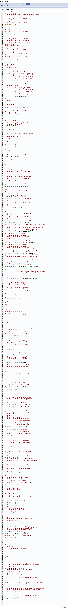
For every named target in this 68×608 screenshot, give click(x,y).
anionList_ (11, 301)
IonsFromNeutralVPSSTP (10, 59)
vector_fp (20, 278)
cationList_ (12, 296)
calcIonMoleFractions (14, 336)
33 (2, 33)
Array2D (10, 598)
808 (2, 533)
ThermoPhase (16, 83)
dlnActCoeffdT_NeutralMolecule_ (24, 581)
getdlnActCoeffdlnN (14, 266)
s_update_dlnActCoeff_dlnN (12, 484)
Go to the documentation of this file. (6, 11)
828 (2, 546)
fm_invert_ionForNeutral (17, 531)
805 (2, 531)
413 (2, 278)
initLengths (9, 452)
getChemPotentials (14, 196)
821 (2, 541)
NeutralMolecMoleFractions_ (24, 279)
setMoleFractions (14, 370)
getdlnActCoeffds (14, 230)
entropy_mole (15, 144)
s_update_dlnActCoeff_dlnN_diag (13, 478)
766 (2, 506)
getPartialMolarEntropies (15, 222)
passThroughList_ (16, 546)
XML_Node (16, 426)
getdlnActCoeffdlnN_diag (15, 253)
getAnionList (9, 301)
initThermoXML (9, 447)
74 (2, 59)
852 (2, 561)
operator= (16, 107)
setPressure (13, 325)
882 (2, 581)
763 (2, 504)
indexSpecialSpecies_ (12, 504)
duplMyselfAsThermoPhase (18, 114)
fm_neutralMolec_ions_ (17, 512)
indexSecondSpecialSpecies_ (13, 506)
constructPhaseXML (10, 426)
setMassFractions (14, 354)
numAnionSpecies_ (10, 541)
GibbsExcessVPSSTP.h (11, 26)
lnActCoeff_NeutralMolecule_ (23, 574)
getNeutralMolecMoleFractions (12, 278)
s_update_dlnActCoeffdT (11, 461)
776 (2, 512)
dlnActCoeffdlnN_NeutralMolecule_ (18, 598)
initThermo (12, 436)
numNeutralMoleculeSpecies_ (13, 502)
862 (2, 568)
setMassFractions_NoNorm (15, 362)
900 (2, 592)
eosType (11, 125)
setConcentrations (14, 386)
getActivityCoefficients (15, 186)
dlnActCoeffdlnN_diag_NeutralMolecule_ (25, 592)
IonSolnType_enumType (10, 33)
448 (2, 301)
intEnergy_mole (15, 139)
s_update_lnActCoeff (11, 457)
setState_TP (13, 331)
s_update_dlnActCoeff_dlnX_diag (13, 472)
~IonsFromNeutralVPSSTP (13, 109)
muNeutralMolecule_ (21, 568)
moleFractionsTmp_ (21, 561)
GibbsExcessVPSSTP (21, 59)
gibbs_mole (15, 148)
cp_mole (14, 152)
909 (2, 598)
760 (2, 502)
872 (2, 574)
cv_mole (14, 156)
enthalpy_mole (15, 134)
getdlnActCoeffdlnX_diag (15, 242)
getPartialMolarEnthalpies (15, 208)
